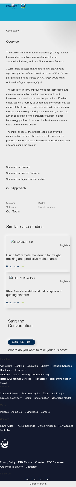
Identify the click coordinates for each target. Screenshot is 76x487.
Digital (46, 205)
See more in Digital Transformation (27, 179)
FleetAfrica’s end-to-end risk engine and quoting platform (34, 293)
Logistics (65, 245)
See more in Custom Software (24, 173)
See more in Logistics (20, 167)
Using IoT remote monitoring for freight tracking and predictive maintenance (33, 257)
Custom (11, 205)
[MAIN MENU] (70, 5)
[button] (21, 342)
